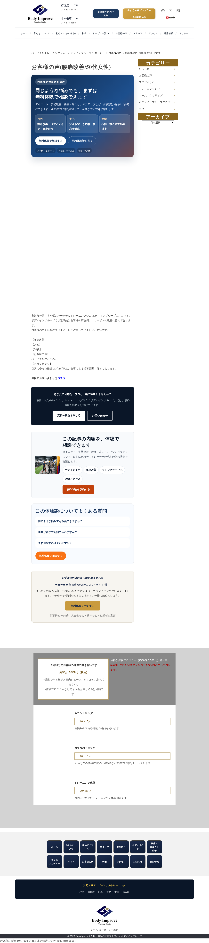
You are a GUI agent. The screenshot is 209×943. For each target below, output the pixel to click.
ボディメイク (72, 469)
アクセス (153, 33)
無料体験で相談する (50, 140)
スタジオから (147, 82)
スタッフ (137, 33)
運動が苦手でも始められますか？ (57, 532)
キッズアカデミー (54, 861)
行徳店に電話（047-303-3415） (18, 941)
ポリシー (183, 33)
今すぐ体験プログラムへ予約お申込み (139, 13)
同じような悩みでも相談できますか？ (60, 521)
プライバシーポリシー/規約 (104, 929)
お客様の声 (121, 33)
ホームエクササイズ (150, 95)
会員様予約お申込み (106, 13)
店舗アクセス (72, 478)
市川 (116, 892)
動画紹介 (121, 846)
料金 (84, 33)
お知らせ (137, 861)
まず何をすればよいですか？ (55, 543)
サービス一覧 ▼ (101, 33)
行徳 (82, 892)
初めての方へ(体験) (66, 33)
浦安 (108, 892)
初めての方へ (87, 847)
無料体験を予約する (69, 415)
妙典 (100, 892)
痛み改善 (91, 469)
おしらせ (144, 69)
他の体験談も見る (82, 140)
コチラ (61, 378)
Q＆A (71, 861)
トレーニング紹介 (149, 89)
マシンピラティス (112, 469)
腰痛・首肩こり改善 (154, 847)
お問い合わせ (100, 415)
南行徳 (91, 892)
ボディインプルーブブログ (154, 102)
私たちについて (42, 33)
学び (141, 109)
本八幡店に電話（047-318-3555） (57, 941)
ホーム (24, 33)
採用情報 (168, 33)
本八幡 (126, 892)
